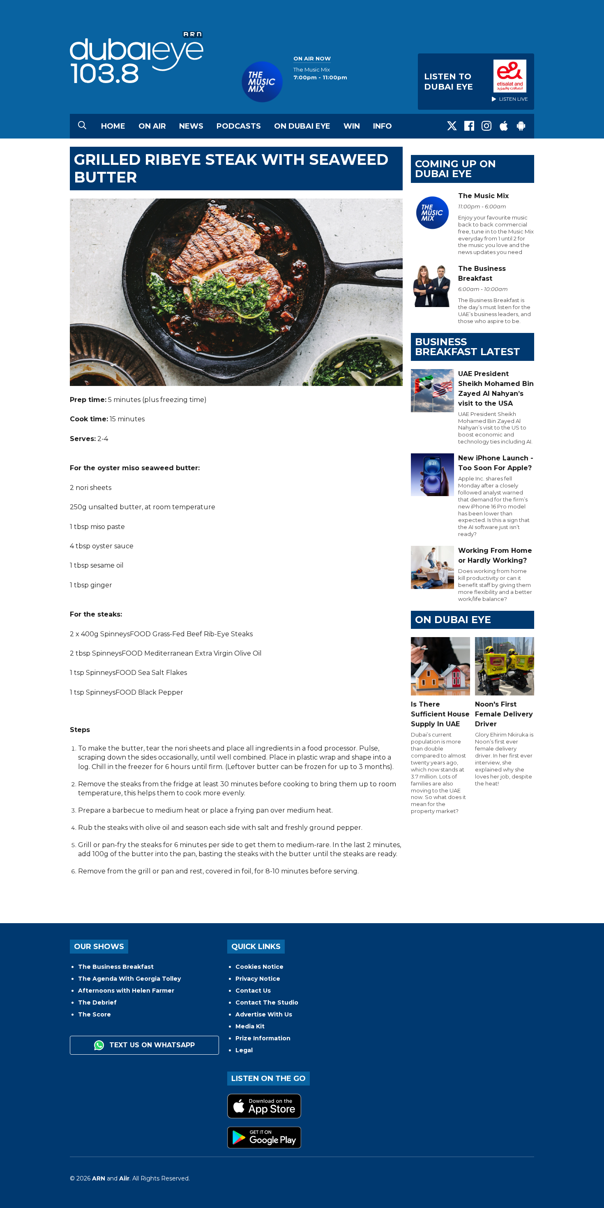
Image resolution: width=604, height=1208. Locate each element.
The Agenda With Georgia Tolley (129, 978)
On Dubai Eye (302, 126)
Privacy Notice (257, 978)
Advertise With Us (263, 1014)
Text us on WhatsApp (151, 1045)
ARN (98, 1178)
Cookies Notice (259, 966)
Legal (244, 1050)
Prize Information (262, 1038)
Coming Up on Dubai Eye (455, 169)
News (191, 126)
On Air (152, 126)
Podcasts (239, 126)
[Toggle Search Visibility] (82, 126)
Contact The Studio (266, 1002)
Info (382, 126)
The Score (94, 1014)
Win (351, 126)
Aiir (124, 1178)
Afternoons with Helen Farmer (126, 990)
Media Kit (250, 1026)
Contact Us (253, 990)
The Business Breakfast (116, 966)
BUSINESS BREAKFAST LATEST (467, 347)
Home (113, 126)
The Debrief (97, 1002)
